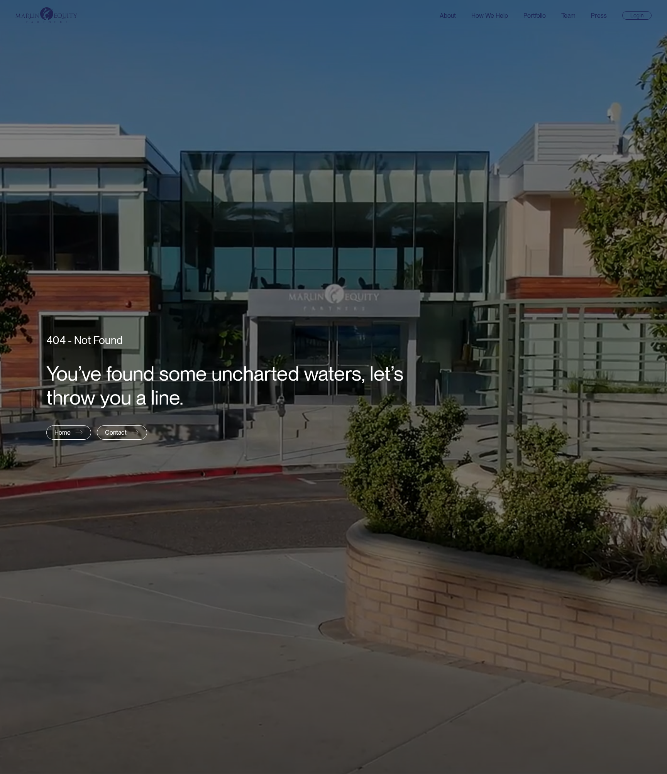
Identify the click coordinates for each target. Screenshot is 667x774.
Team (568, 15)
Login (640, 15)
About (448, 15)
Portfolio (534, 15)
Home (62, 432)
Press (599, 15)
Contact (116, 432)
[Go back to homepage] (46, 15)
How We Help (489, 15)
